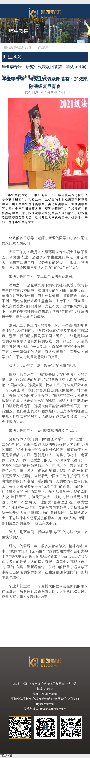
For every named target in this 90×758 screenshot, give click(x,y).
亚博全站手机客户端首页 (17, 47)
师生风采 (43, 47)
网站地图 (6, 755)
